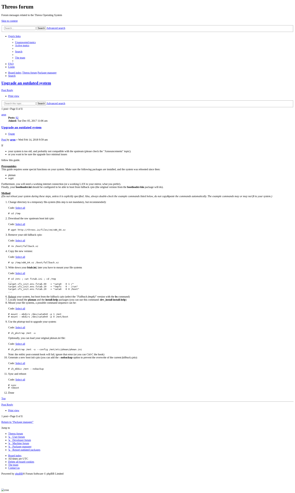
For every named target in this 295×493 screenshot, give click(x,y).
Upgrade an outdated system (26, 83)
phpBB (19, 473)
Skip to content (9, 20)
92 (17, 117)
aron (3, 114)
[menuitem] (25, 42)
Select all (20, 207)
